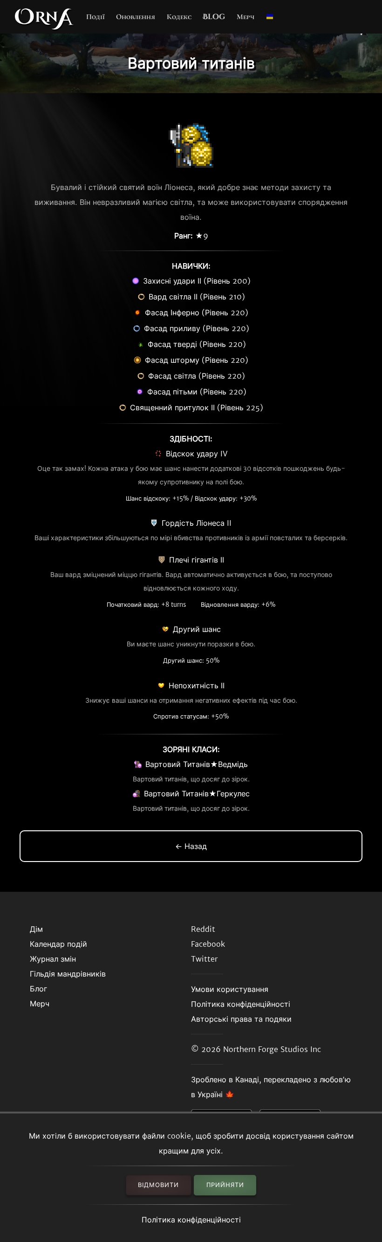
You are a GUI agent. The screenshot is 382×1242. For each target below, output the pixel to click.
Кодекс (179, 17)
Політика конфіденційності (191, 1219)
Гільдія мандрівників (68, 973)
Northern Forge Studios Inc (272, 1049)
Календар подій (58, 944)
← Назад (191, 846)
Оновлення (135, 17)
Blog (214, 17)
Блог (38, 988)
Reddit (203, 929)
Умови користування (229, 989)
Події (95, 17)
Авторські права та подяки (241, 1019)
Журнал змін (53, 959)
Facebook (208, 944)
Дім (36, 929)
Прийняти (225, 1185)
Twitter (204, 959)
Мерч (245, 17)
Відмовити (158, 1185)
